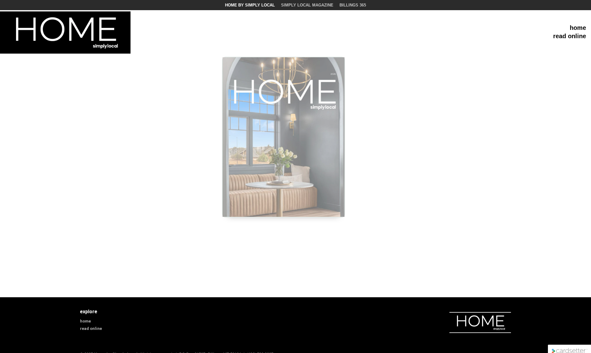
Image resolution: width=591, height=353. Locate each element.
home (578, 27)
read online (569, 36)
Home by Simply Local (250, 5)
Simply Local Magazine (307, 5)
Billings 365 (353, 5)
